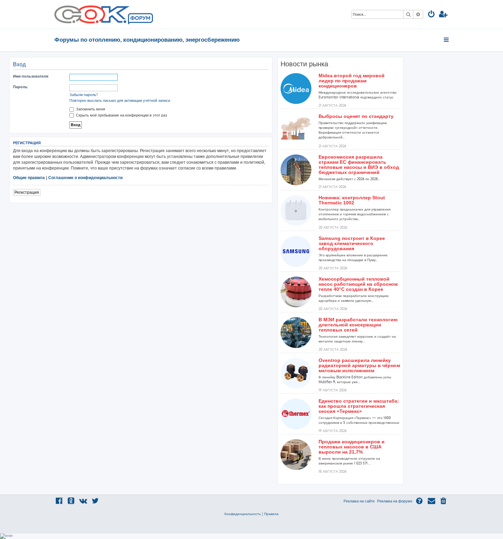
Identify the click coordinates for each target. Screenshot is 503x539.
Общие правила (29, 177)
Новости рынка (304, 64)
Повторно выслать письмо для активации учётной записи (119, 100)
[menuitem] (431, 14)
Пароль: (20, 86)
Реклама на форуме (394, 501)
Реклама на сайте (359, 501)
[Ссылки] (446, 39)
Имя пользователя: (31, 76)
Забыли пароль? (83, 94)
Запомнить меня (90, 109)
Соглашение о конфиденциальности (85, 177)
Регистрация (26, 192)
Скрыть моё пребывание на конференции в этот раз (121, 115)
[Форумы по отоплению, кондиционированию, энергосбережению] (140, 19)
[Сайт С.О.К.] (103, 14)
